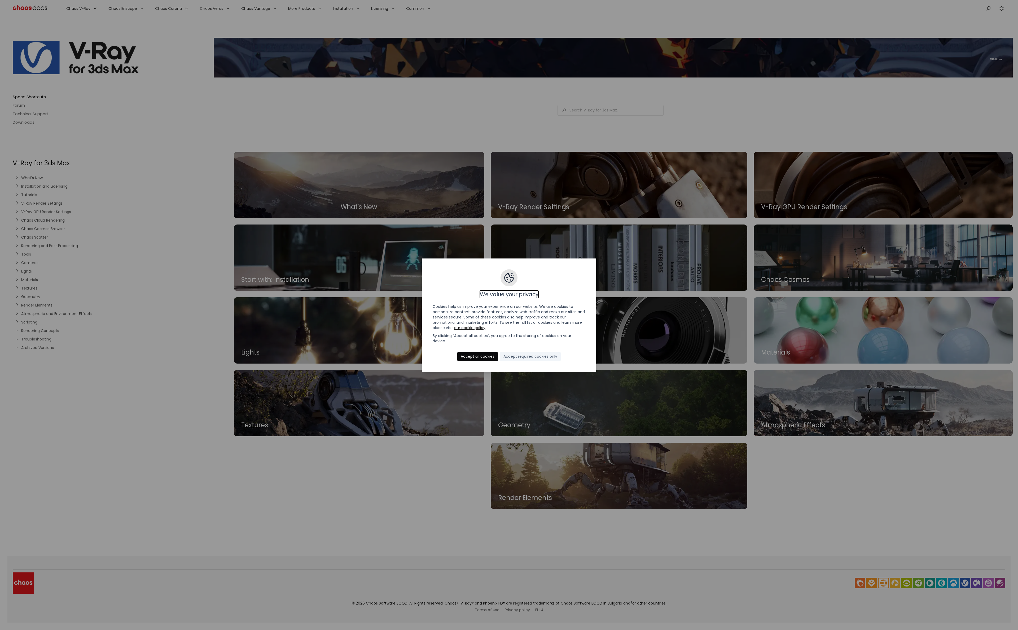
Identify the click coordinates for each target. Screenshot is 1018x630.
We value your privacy (509, 294)
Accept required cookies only (530, 356)
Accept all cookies (477, 356)
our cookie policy (469, 327)
